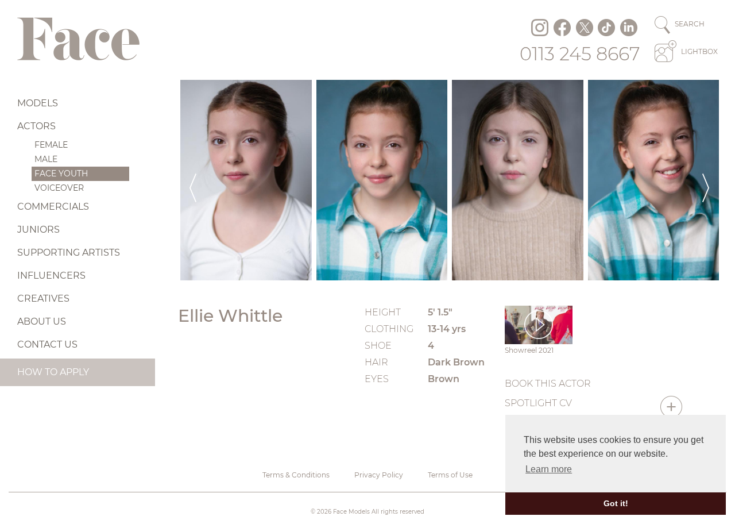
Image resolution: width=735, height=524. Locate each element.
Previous (193, 180)
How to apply (53, 372)
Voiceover (59, 188)
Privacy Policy (378, 475)
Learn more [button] (548, 469)
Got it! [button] (616, 503)
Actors (36, 126)
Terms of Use (450, 475)
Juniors (38, 229)
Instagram (539, 27)
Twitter (584, 27)
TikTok (606, 27)
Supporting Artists (68, 252)
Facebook (562, 27)
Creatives (43, 298)
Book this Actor (548, 383)
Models (37, 103)
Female (51, 145)
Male (45, 159)
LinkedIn (628, 27)
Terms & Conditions (296, 475)
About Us (41, 321)
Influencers (51, 275)
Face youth (61, 173)
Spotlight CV (538, 403)
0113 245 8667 (580, 54)
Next (706, 180)
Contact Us (47, 344)
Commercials (53, 206)
